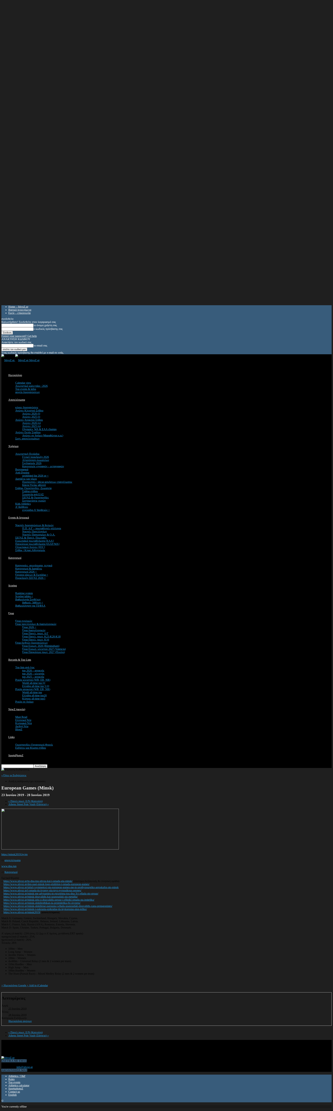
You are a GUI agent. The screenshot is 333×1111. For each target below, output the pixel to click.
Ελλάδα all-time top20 (34, 695)
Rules (11, 1079)
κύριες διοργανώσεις (26, 407)
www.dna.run (8, 866)
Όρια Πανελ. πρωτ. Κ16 (35, 639)
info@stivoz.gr (24, 1067)
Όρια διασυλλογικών (33, 630)
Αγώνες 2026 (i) (31, 413)
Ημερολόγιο (15, 375)
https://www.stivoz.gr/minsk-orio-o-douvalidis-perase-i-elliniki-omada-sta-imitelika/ (48, 899)
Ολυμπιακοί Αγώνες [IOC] (30, 547)
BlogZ (18, 729)
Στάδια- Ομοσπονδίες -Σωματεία (33, 488)
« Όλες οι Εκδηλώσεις (13, 775)
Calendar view (23, 382)
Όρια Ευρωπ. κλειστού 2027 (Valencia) (44, 649)
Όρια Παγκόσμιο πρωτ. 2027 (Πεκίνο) (43, 652)
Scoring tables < (24, 596)
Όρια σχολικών (23, 620)
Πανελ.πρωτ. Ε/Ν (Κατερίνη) (25, 801)
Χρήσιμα (13, 446)
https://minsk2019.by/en (14, 854)
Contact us (14, 1091)
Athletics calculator (18, 1085)
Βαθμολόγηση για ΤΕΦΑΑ (30, 605)
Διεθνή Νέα (21, 726)
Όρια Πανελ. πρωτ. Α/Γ (35, 633)
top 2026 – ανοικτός (33, 670)
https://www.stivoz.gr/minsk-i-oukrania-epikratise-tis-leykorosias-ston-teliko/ (45, 909)
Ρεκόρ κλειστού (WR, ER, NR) (32, 679)
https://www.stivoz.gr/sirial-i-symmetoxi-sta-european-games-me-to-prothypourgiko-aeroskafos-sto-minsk (61, 887)
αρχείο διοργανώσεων (27, 392)
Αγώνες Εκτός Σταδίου (28, 432)
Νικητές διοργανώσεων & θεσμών (34, 525)
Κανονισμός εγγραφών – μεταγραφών (43, 466)
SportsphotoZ (15, 1088)
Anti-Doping (22, 472)
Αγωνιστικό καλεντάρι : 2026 (31, 385)
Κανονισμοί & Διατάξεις (28, 568)
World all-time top (32, 692)
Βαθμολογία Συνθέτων (28, 599)
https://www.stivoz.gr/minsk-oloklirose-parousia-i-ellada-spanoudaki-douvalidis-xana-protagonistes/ (57, 906)
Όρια (11, 613)
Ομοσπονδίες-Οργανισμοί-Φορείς (34, 744)
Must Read (21, 716)
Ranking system (24, 593)
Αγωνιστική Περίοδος (27, 453)
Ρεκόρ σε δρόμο (24, 701)
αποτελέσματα (12, 860)
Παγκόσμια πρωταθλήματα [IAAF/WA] (37, 544)
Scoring (12, 585)
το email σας (40, 345)
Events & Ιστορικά (18, 517)
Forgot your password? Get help (19, 336)
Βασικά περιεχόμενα (19, 309)
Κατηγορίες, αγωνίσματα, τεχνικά (33, 565)
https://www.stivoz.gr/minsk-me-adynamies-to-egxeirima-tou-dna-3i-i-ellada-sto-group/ (50, 893)
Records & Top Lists (19, 659)
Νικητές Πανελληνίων (34, 531)
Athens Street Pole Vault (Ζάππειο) (28, 804)
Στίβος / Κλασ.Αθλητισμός (30, 550)
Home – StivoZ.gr (18, 306)
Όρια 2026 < (29, 627)
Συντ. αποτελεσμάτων (27, 438)
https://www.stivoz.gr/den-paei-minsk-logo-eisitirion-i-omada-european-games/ (46, 884)
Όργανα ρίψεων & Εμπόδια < (31, 574)
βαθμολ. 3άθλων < (32, 602)
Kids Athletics (23, 503)
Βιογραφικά (21, 469)
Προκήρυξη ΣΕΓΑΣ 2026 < (30, 577)
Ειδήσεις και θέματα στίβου (30, 747)
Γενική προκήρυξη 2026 (35, 456)
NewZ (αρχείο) (16, 709)
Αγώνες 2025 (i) (31, 416)
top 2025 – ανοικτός (33, 676)
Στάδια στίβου (30, 491)
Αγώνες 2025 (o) (31, 426)
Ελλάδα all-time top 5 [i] (35, 686)
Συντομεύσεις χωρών (34, 500)
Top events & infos (25, 389)
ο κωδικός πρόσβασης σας (48, 328)
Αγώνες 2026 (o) (31, 423)
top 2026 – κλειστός (33, 673)
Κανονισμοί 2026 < (26, 571)
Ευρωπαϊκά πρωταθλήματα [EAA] (34, 540)
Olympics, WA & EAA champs (39, 429)
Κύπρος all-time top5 (33, 698)
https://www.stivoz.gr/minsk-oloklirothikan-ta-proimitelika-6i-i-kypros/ (41, 902)
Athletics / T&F (16, 1076)
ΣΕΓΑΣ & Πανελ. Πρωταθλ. (31, 537)
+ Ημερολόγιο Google (14, 985)
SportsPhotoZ (15, 755)
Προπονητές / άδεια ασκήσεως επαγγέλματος (47, 481)
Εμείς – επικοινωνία (19, 312)
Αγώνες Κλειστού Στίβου (29, 410)
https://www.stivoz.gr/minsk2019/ (21, 912)
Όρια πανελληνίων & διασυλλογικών (35, 624)
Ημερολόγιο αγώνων (20, 1021)
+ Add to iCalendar (37, 985)
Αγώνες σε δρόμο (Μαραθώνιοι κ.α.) (42, 435)
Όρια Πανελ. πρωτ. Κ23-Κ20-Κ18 (41, 636)
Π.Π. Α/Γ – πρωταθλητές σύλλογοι (41, 528)
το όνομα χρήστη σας (45, 325)
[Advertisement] (64, 1048)
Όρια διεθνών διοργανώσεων (31, 642)
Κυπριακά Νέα (23, 723)
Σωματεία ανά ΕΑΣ (33, 494)
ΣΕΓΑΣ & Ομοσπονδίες (35, 497)
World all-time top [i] (33, 683)
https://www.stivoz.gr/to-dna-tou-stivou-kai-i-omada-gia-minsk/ (37, 881)
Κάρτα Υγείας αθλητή (34, 485)
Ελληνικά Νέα (23, 720)
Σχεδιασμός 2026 (31, 463)
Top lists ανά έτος (25, 667)
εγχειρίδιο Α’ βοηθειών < (36, 510)
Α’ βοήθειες (21, 506)
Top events (14, 1082)
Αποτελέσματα (16, 399)
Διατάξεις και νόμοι (26, 478)
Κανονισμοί (14, 557)
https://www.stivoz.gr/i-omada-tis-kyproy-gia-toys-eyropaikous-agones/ (42, 890)
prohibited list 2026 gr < (35, 475)
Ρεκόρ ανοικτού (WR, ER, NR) (32, 689)
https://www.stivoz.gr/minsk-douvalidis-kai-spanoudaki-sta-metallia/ (40, 896)
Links (11, 737)
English (12, 1094)
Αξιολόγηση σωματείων (35, 460)
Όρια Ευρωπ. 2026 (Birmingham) (40, 645)
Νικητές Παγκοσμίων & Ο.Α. (38, 534)
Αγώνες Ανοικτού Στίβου (29, 419)
